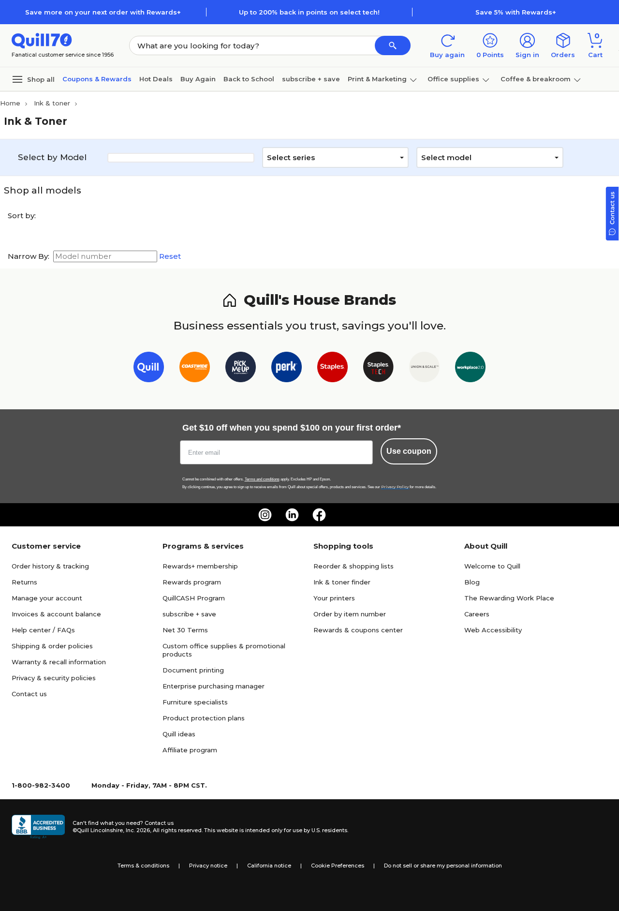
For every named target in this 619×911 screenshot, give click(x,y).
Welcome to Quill (492, 566)
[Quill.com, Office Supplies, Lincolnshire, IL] (38, 827)
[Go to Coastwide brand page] (195, 369)
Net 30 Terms (185, 630)
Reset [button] (170, 256)
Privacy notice (208, 865)
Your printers (334, 598)
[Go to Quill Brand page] (149, 369)
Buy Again (198, 79)
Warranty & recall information (59, 662)
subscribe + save (311, 79)
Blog (472, 582)
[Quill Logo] (42, 40)
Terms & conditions (143, 865)
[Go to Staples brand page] (332, 369)
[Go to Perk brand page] (287, 369)
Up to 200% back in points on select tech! (309, 12)
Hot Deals (156, 79)
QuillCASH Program (193, 598)
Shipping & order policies (52, 646)
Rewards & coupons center (358, 630)
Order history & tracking (50, 566)
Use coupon (408, 451)
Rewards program (191, 582)
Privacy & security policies (54, 678)
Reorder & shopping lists (353, 566)
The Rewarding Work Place (509, 598)
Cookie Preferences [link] (337, 865)
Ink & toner (52, 103)
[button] (393, 45)
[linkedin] (292, 515)
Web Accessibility (493, 630)
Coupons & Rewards (97, 79)
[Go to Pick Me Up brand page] (241, 369)
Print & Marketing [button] (377, 79)
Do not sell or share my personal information (443, 865)
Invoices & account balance (56, 614)
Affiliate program (189, 750)
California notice (269, 865)
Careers (476, 614)
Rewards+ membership (200, 566)
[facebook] (319, 515)
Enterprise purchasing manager (213, 686)
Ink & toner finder (341, 582)
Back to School (248, 79)
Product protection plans (203, 718)
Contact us (29, 694)
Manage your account (47, 598)
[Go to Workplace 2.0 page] (470, 369)
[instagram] (265, 515)
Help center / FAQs (43, 630)
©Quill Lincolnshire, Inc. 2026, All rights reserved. (138, 830)
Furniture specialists (195, 702)
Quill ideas (178, 734)
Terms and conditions (262, 479)
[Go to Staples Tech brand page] (378, 369)
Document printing (193, 670)
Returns (24, 582)
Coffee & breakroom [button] (536, 79)
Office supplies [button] (453, 79)
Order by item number (349, 614)
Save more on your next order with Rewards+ (103, 12)
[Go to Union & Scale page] (424, 369)
